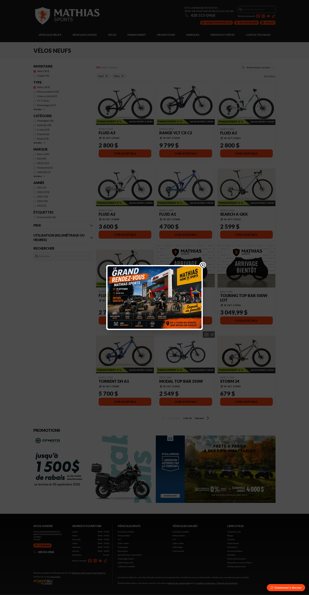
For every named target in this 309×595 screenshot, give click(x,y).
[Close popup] (202, 265)
